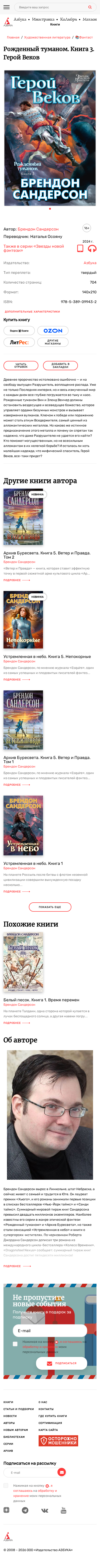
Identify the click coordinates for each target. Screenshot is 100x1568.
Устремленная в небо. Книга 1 (33, 863)
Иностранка (43, 20)
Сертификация (50, 1423)
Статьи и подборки (18, 1409)
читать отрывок (21, 365)
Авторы (9, 1423)
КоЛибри (68, 20)
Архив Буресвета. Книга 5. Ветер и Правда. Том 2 (47, 555)
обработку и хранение (40, 1347)
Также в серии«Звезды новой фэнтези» (33, 248)
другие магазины (53, 342)
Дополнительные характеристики (32, 311)
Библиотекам (14, 1436)
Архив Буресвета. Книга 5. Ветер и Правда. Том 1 (47, 760)
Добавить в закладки (61, 366)
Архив (8, 1450)
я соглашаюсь (71, 1342)
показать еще (50, 907)
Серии (8, 1443)
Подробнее (12, 580)
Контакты (46, 1409)
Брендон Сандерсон (38, 229)
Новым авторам (15, 1430)
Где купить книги (53, 1416)
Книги (55, 24)
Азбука (19, 20)
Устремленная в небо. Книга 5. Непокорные (47, 656)
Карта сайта (48, 1430)
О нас (43, 1402)
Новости (10, 1416)
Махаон (90, 20)
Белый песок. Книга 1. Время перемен (41, 1000)
